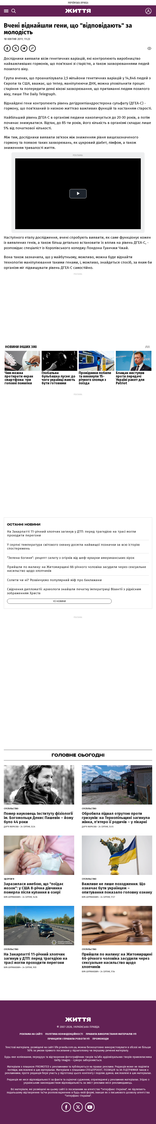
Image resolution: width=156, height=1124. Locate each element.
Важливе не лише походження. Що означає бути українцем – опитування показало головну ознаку (117, 888)
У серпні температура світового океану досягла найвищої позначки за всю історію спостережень (73, 546)
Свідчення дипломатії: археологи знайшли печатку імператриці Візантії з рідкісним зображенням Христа (74, 591)
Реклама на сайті (31, 1034)
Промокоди (100, 1038)
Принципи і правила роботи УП (69, 1038)
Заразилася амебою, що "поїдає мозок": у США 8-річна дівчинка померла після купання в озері (33, 888)
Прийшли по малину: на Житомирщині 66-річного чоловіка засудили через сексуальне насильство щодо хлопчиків (76, 569)
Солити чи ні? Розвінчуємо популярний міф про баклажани (54, 580)
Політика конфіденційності (64, 1034)
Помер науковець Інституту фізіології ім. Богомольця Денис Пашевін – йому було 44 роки (38, 817)
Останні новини (23, 524)
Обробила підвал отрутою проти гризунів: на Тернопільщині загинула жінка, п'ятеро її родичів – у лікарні (116, 817)
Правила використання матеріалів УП (111, 1034)
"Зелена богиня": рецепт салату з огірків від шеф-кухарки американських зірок (70, 558)
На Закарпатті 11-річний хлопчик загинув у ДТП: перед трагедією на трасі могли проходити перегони (71, 533)
